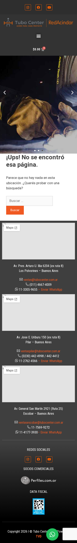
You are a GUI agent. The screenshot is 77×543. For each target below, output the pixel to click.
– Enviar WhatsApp (50, 289)
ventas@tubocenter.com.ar (40, 280)
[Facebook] (39, 7)
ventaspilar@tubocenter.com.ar (40, 351)
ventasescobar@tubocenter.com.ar (40, 422)
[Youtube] (49, 7)
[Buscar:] (29, 201)
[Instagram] (28, 7)
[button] (38, 35)
